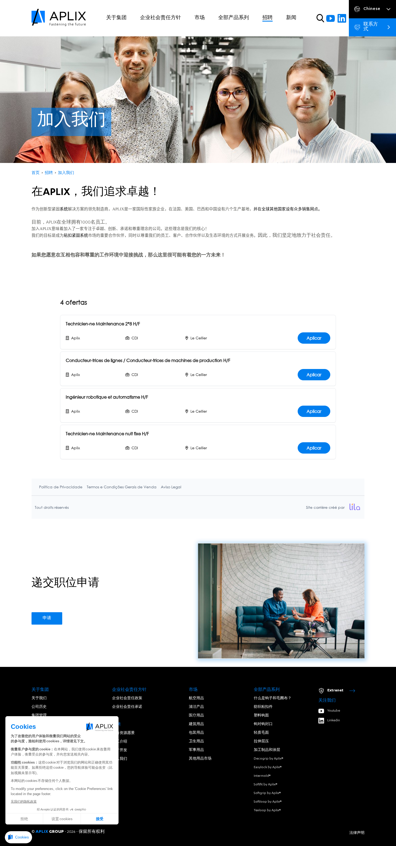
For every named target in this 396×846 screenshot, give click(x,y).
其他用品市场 (200, 759)
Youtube (333, 711)
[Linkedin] (342, 18)
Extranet (335, 690)
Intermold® (262, 776)
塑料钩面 (261, 716)
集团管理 (39, 716)
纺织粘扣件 (263, 707)
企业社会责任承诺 (127, 707)
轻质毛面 (261, 733)
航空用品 (196, 698)
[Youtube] (330, 18)
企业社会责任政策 (127, 698)
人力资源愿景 (123, 733)
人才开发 (119, 750)
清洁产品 (196, 707)
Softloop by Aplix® (268, 802)
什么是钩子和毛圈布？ (272, 698)
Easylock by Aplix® (268, 767)
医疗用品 (196, 716)
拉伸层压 (261, 741)
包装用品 (196, 733)
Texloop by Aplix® (267, 810)
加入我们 (119, 759)
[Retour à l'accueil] (59, 18)
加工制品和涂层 (267, 750)
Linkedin (333, 720)
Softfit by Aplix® (265, 784)
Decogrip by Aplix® (268, 759)
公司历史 (39, 707)
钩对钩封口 (263, 724)
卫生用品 (196, 741)
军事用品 (196, 750)
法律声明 (356, 833)
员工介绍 (119, 742)
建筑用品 (196, 724)
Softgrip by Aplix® (267, 793)
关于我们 (39, 698)
